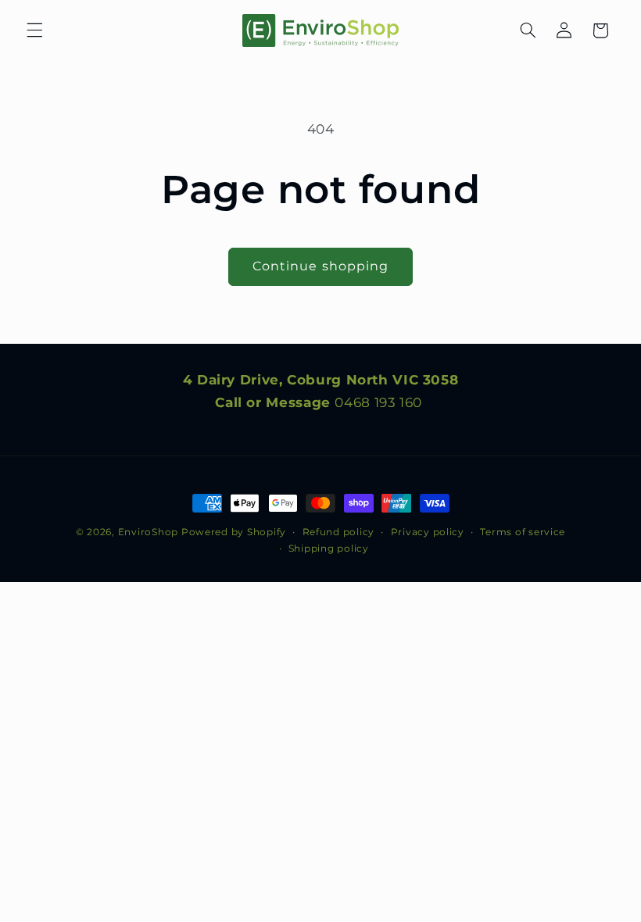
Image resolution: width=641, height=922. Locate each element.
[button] (34, 30)
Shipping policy (328, 548)
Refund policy (339, 532)
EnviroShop (148, 532)
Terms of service (522, 532)
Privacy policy (427, 532)
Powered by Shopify (233, 532)
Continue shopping (320, 266)
